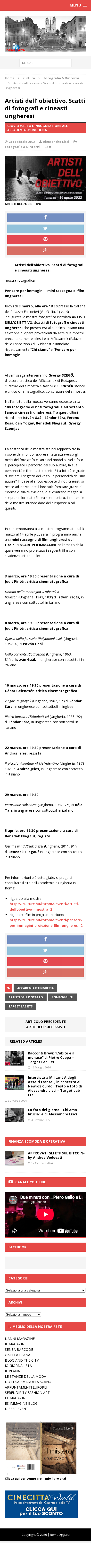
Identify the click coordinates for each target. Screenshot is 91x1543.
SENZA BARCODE (19, 1349)
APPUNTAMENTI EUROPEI (26, 1387)
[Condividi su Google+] (45, 250)
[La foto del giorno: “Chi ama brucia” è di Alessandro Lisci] (14, 1119)
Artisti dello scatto (25, 997)
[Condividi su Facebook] (45, 217)
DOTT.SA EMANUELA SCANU (28, 1381)
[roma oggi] (45, 33)
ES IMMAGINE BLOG (21, 1403)
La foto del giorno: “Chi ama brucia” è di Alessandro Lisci (52, 1111)
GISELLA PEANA (17, 1354)
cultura (29, 78)
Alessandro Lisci (56, 141)
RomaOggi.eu (62, 997)
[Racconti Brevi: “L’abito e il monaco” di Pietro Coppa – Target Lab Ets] (14, 1062)
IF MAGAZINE (15, 1344)
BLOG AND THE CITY (22, 1360)
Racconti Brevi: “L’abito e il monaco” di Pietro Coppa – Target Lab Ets (51, 1057)
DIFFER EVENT (16, 1408)
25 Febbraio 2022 (22, 141)
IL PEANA (12, 1371)
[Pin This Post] (45, 239)
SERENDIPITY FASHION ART (27, 1392)
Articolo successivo (45, 1027)
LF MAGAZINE (16, 1398)
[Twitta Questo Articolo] (45, 229)
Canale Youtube (30, 1182)
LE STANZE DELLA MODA (25, 1376)
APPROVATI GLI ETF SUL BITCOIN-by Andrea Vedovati (56, 1155)
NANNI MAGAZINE (20, 1338)
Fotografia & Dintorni (22, 147)
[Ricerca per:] (45, 62)
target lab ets (20, 1006)
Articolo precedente (45, 1021)
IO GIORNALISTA (18, 1365)
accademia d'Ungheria (35, 988)
